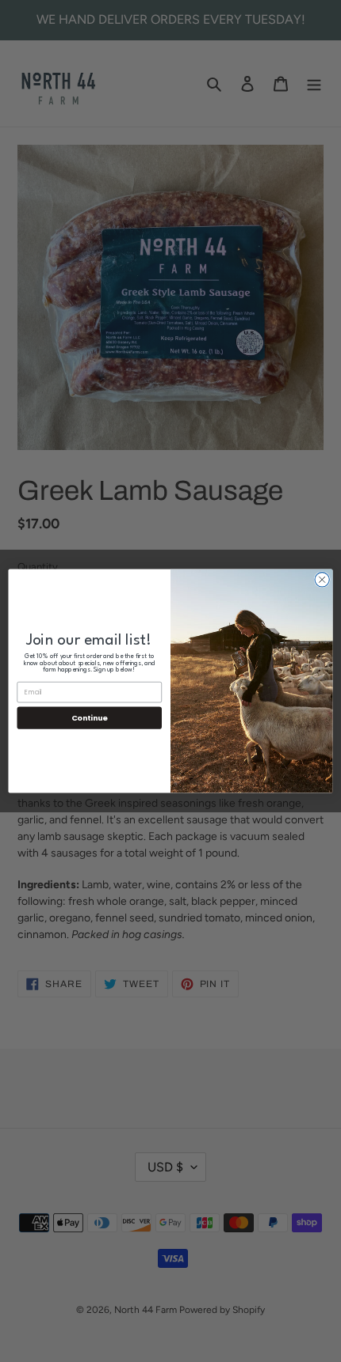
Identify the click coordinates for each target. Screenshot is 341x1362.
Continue (89, 718)
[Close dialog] (322, 580)
